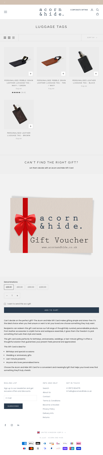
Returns (46, 417)
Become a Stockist (51, 405)
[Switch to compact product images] (13, 37)
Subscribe (13, 406)
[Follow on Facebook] (5, 425)
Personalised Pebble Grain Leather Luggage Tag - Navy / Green (18, 83)
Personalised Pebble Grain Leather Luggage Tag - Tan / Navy (51, 83)
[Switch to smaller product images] (9, 37)
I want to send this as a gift (19, 304)
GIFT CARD (64, 2)
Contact (46, 396)
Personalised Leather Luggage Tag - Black (84, 82)
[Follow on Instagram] (12, 425)
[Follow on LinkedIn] (18, 425)
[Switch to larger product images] (5, 37)
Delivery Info (48, 413)
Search (46, 388)
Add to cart (52, 310)
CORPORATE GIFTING (79, 10)
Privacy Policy (49, 409)
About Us (47, 392)
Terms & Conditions (51, 400)
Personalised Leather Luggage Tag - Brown (19, 134)
